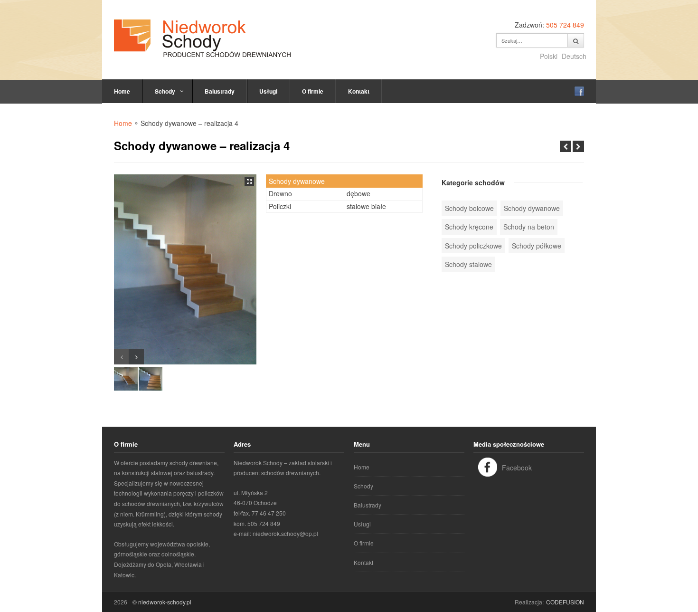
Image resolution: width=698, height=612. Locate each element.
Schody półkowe (536, 245)
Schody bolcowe (469, 208)
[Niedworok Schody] (202, 38)
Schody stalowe (468, 264)
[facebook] (579, 91)
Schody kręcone (469, 226)
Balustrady (220, 91)
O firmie (312, 91)
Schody (165, 91)
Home (122, 91)
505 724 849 (565, 24)
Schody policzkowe (473, 245)
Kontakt (358, 91)
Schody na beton (528, 226)
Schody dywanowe (532, 208)
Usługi (268, 91)
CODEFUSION (565, 602)
